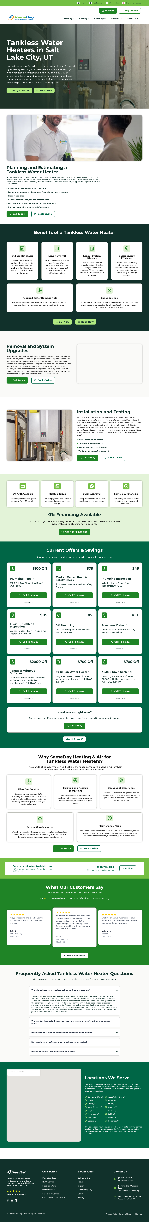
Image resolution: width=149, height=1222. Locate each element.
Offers (81, 3)
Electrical (116, 18)
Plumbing (100, 18)
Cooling (84, 18)
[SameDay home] (21, 17)
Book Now (108, 10)
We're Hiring (112, 3)
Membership (96, 3)
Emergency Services (132, 3)
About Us (133, 18)
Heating (69, 18)
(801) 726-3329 (129, 10)
